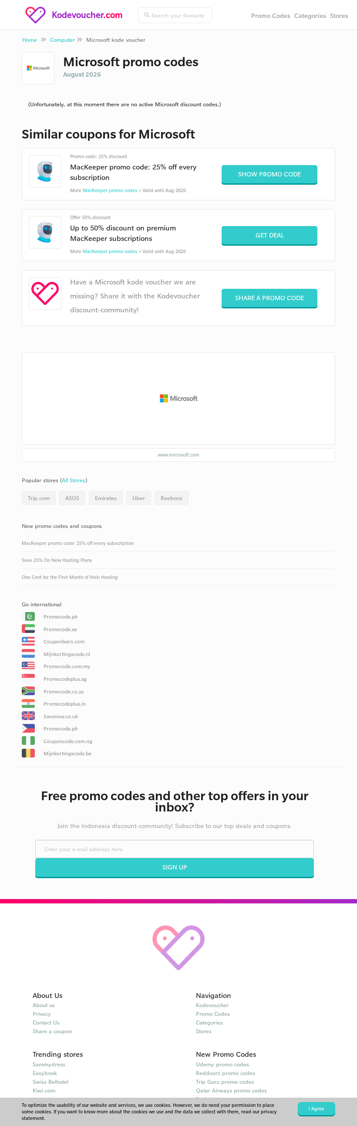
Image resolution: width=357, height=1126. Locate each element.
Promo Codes (270, 15)
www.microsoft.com (178, 455)
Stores (339, 15)
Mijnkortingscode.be (67, 753)
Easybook (45, 1072)
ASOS (72, 497)
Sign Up (174, 867)
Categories (310, 15)
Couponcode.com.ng (68, 741)
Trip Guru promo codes (225, 1081)
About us (44, 1004)
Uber (138, 497)
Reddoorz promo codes (225, 1072)
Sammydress (49, 1064)
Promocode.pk (60, 616)
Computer (62, 39)
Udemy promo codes (222, 1064)
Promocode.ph (61, 728)
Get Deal (270, 235)
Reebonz (171, 497)
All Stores (73, 480)
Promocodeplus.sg (65, 679)
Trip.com (39, 497)
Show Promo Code (269, 174)
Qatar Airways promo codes (231, 1090)
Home (29, 39)
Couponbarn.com (64, 641)
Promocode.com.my (67, 666)
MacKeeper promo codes (110, 190)
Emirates (106, 497)
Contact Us (46, 1022)
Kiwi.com (44, 1090)
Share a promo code (269, 298)
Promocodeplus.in (65, 703)
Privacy (42, 1013)
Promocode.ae (60, 629)
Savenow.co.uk (61, 716)
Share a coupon (52, 1031)
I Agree (316, 1109)
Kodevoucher (212, 1004)
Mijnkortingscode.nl (67, 654)
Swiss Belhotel (50, 1081)
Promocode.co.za (64, 691)
